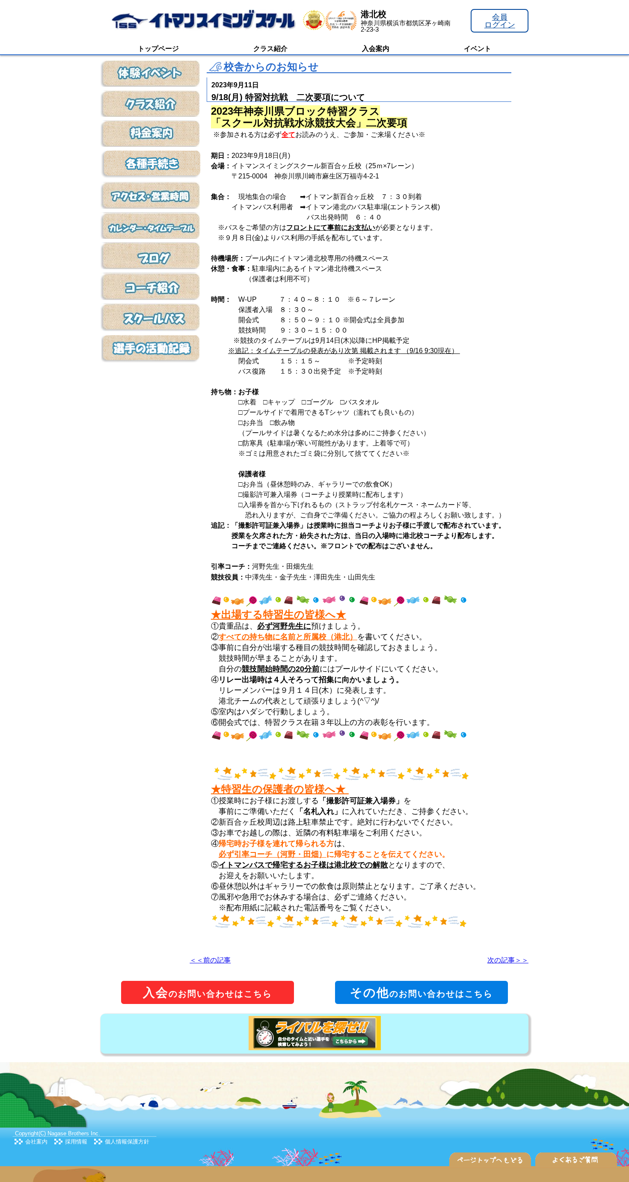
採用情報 (76, 1141)
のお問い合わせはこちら (207, 992)
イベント (477, 48)
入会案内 (375, 48)
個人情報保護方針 (127, 1141)
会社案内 (36, 1141)
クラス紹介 (270, 48)
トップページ (158, 48)
